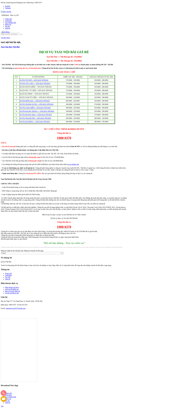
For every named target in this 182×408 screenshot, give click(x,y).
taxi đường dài (74, 164)
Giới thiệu (8, 275)
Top (2, 406)
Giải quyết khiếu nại (12, 289)
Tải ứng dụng (5, 38)
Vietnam (8, 8)
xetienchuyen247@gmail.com (15, 308)
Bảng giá (8, 399)
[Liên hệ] (3, 401)
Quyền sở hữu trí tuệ (12, 293)
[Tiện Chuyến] (6, 12)
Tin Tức (7, 277)
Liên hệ (7, 279)
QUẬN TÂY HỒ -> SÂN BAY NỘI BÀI (34, 80)
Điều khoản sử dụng (12, 287)
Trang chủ (8, 273)
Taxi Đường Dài (10, 397)
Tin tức (7, 401)
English (7, 6)
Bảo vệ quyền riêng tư (12, 291)
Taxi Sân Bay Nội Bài (10, 47)
